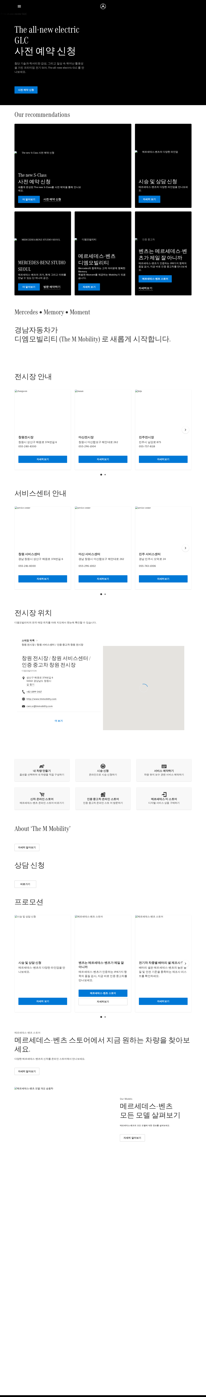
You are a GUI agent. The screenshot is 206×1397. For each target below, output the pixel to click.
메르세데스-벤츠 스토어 (155, 278)
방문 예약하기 (51, 287)
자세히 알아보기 (27, 847)
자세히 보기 (149, 199)
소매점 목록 (28, 640)
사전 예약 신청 (26, 89)
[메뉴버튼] (19, 6)
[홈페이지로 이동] (103, 6)
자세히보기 (146, 288)
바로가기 (25, 884)
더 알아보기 (28, 199)
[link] (31, 684)
